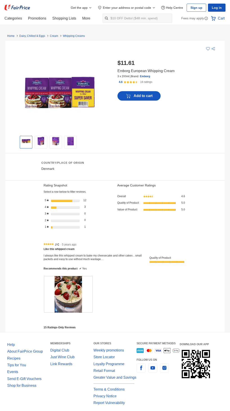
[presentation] (68, 294)
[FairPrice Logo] (17, 7)
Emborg (144, 76)
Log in (217, 7)
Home (10, 36)
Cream (52, 36)
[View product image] (26, 141)
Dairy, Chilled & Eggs (31, 36)
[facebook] (141, 370)
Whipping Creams (71, 36)
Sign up (197, 7)
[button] (206, 19)
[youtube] (152, 370)
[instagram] (164, 370)
